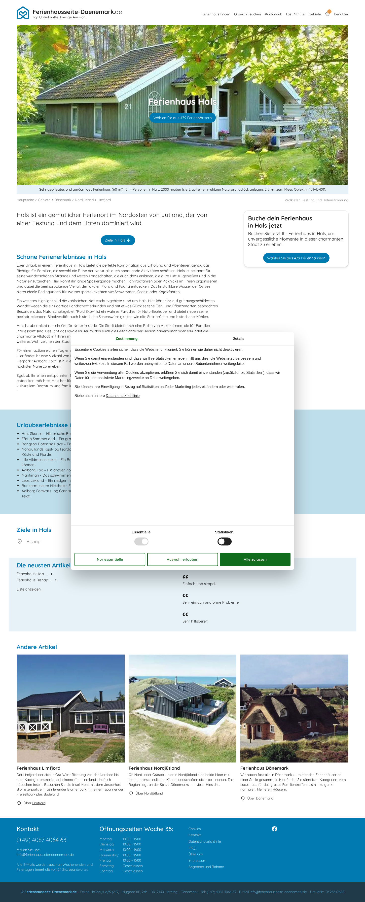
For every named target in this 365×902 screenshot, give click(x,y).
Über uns (195, 854)
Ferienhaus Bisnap (32, 580)
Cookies (194, 829)
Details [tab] (238, 338)
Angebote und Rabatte (206, 867)
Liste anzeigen (29, 589)
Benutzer (341, 14)
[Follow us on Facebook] (274, 829)
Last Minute (295, 14)
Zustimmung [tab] (127, 338)
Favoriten (329, 11)
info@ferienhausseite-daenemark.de (45, 854)
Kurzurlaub (273, 14)
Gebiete (315, 14)
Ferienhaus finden (216, 14)
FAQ (191, 848)
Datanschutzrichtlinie (123, 395)
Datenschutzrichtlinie (204, 841)
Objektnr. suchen (247, 14)
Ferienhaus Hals (30, 573)
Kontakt (194, 835)
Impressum (197, 860)
